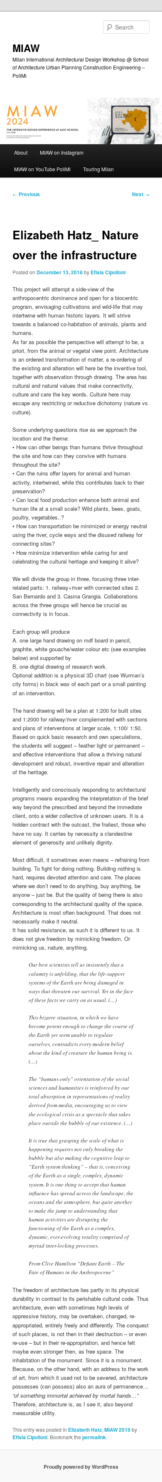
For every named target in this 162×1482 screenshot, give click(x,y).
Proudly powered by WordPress (81, 1466)
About (20, 152)
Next (141, 194)
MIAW (26, 48)
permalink (94, 1437)
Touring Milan (98, 168)
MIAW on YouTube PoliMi (42, 168)
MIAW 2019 (117, 1429)
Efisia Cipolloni (108, 272)
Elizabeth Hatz (85, 1429)
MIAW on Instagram (61, 152)
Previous (26, 194)
